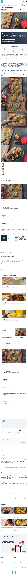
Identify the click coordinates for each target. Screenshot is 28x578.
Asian (3, 287)
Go (8, 41)
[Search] (23, 1)
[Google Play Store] (11, 542)
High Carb (6, 303)
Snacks (14, 5)
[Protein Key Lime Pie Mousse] (14, 285)
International (5, 5)
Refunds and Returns (3, 568)
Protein (15, 557)
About (2, 555)
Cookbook (2, 563)
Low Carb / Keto (14, 303)
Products (2, 562)
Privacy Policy (3, 570)
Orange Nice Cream (5, 319)
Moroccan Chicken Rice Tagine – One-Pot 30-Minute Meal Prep (20, 515)
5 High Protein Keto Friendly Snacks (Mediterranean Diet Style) (6, 515)
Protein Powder (10, 5)
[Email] (26, 9)
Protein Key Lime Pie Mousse (6, 286)
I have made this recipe (5, 439)
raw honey (7, 223)
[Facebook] (9, 426)
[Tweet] (25, 9)
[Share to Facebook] (22, 9)
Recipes (15, 555)
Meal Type (15, 558)
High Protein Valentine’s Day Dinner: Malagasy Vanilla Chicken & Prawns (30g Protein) (20, 528)
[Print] (20, 9)
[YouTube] (6, 426)
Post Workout (9, 287)
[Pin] (23, 9)
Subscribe (24, 567)
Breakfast (2, 5)
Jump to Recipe (5, 9)
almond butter (6, 219)
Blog (1, 558)
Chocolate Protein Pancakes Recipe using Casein (9, 302)
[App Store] (5, 542)
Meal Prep (18, 303)
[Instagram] (11, 426)
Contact (2, 557)
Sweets (16, 5)
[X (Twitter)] (8, 426)
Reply (2, 450)
